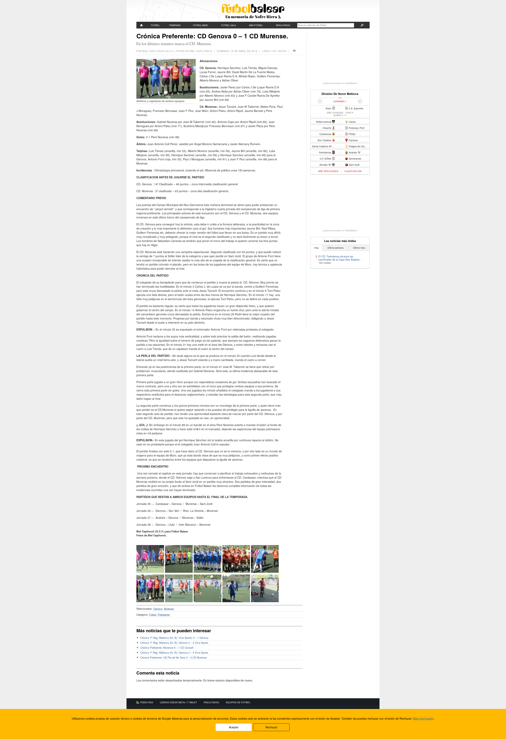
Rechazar (271, 727)
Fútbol (155, 25)
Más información (423, 718)
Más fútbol (256, 25)
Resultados (283, 25)
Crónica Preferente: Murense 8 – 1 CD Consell (166, 647)
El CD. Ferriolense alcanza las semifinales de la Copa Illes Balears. (339, 257)
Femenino (175, 25)
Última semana (335, 247)
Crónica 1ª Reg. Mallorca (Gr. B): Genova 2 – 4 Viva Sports (174, 652)
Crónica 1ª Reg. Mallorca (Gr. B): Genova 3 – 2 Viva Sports (174, 642)
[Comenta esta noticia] (294, 51)
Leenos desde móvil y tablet (178, 702)
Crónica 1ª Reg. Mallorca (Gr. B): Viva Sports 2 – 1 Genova (174, 638)
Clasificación (353, 171)
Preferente (164, 614)
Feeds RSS (146, 702)
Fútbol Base (200, 25)
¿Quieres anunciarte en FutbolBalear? (340, 83)
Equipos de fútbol (238, 702)
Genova (157, 608)
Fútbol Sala (228, 25)
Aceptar (234, 727)
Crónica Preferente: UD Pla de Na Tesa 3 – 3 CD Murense (173, 657)
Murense (169, 608)
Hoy (316, 247)
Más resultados (328, 171)
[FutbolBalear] (141, 25)
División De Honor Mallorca (340, 94)
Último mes (359, 247)
